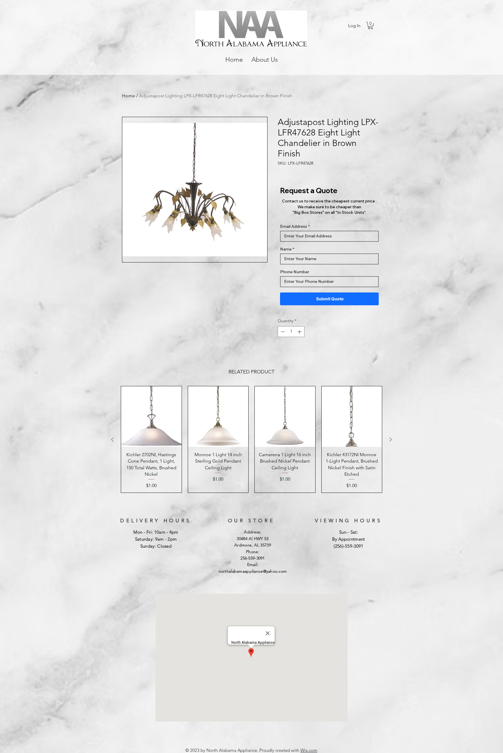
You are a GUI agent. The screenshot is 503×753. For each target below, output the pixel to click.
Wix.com (308, 750)
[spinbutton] (291, 332)
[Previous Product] (112, 439)
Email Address (293, 226)
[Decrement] (282, 332)
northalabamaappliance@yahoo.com (253, 571)
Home (128, 95)
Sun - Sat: (348, 532)
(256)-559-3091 (348, 546)
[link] (370, 25)
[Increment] (300, 332)
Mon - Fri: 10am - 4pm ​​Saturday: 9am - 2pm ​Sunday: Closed (155, 539)
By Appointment (348, 539)
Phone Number (294, 272)
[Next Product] (390, 439)
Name (286, 249)
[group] (251, 439)
